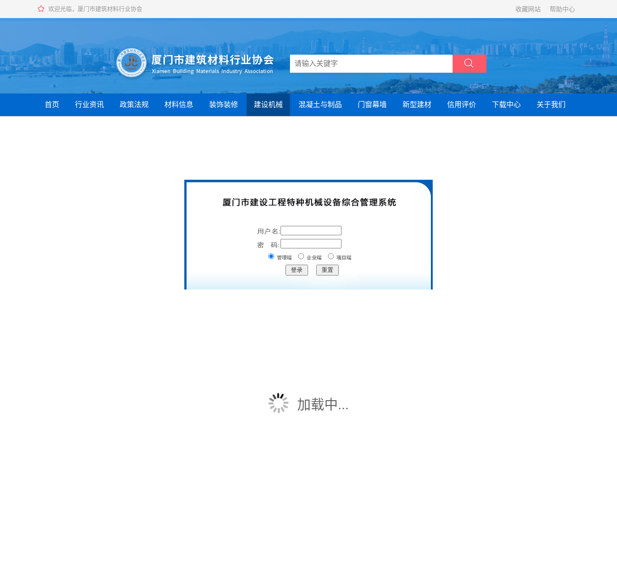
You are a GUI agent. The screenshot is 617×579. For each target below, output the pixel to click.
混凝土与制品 (320, 104)
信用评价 (461, 104)
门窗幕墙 (372, 104)
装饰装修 (223, 104)
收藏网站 (528, 9)
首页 (52, 104)
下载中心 (506, 104)
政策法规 (134, 104)
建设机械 (268, 104)
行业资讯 (89, 104)
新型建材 (416, 104)
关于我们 (551, 104)
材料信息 (178, 104)
